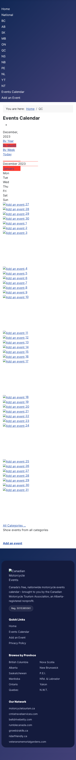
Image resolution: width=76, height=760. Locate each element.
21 (27, 411)
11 (26, 333)
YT (3, 80)
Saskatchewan (18, 673)
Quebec (13, 689)
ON (3, 44)
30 (27, 218)
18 (27, 397)
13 (27, 342)
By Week (9, 150)
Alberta (13, 667)
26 (27, 466)
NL (3, 74)
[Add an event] (14, 204)
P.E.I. (43, 673)
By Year (8, 141)
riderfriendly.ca (18, 736)
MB (3, 38)
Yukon (43, 684)
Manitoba (14, 678)
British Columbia (18, 662)
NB (3, 62)
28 (27, 209)
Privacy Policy (17, 643)
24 (27, 425)
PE (3, 68)
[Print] (10, 125)
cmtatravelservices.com (23, 713)
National (7, 15)
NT (3, 86)
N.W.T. (44, 689)
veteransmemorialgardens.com (27, 741)
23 (27, 421)
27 (27, 204)
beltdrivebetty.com (20, 719)
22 (27, 416)
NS (3, 56)
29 (27, 213)
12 (27, 337)
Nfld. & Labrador (50, 678)
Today (7, 154)
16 (27, 356)
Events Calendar (12, 92)
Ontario (13, 684)
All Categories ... (14, 525)
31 (27, 490)
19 (27, 402)
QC (3, 50)
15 (27, 351)
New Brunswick (49, 667)
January (8, 168)
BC (3, 21)
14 (27, 347)
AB (3, 26)
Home (5, 9)
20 (27, 406)
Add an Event (10, 98)
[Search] (4, 159)
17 (26, 361)
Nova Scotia (47, 662)
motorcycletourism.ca (22, 708)
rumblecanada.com (20, 725)
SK (3, 32)
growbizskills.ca (18, 730)
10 (27, 297)
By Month (9, 145)
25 (27, 461)
